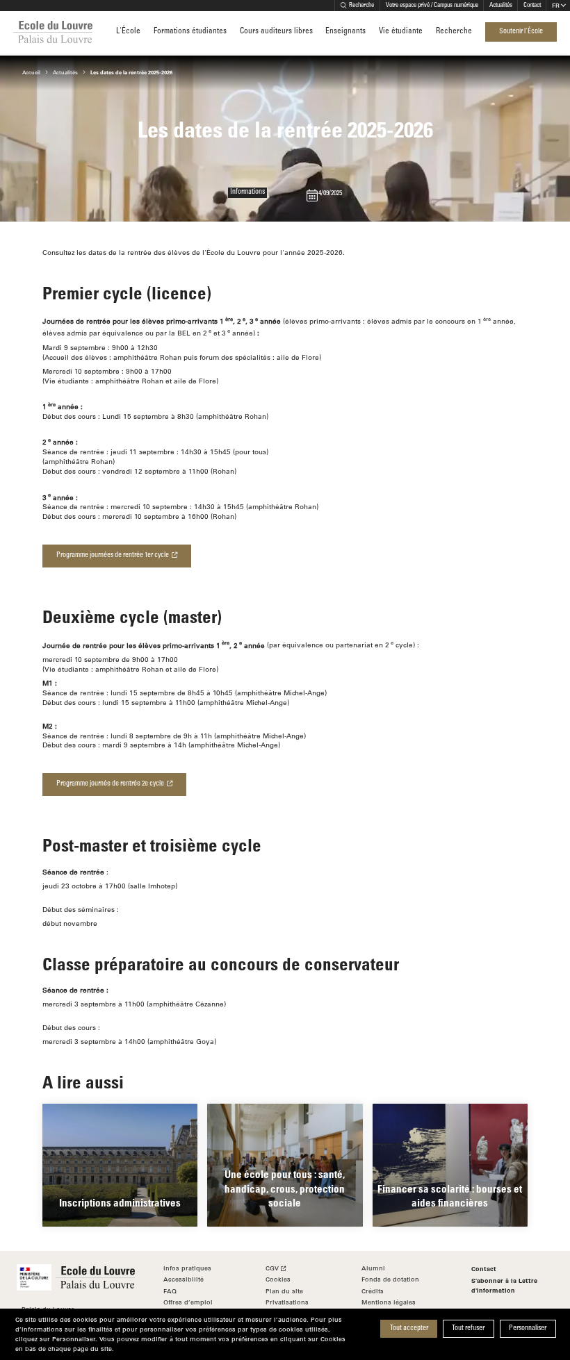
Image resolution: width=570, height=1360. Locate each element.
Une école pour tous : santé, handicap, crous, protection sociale (285, 1188)
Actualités (500, 5)
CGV (272, 1267)
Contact (532, 5)
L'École (128, 31)
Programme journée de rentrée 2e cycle (110, 784)
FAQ (170, 1290)
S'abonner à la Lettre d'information (504, 1285)
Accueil (31, 72)
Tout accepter (409, 1328)
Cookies (278, 1279)
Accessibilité (183, 1279)
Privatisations (287, 1302)
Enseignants (345, 31)
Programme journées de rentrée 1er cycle (112, 555)
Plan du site (284, 1290)
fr (556, 5)
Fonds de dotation (390, 1279)
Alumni (373, 1267)
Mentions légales (388, 1302)
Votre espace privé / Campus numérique (432, 5)
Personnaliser (527, 1328)
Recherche (361, 5)
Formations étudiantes (190, 31)
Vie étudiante (401, 31)
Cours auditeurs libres (276, 31)
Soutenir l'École (521, 31)
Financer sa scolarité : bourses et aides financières (449, 1195)
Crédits (372, 1290)
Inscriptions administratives (120, 1202)
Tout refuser (468, 1328)
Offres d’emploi (188, 1302)
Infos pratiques (187, 1267)
